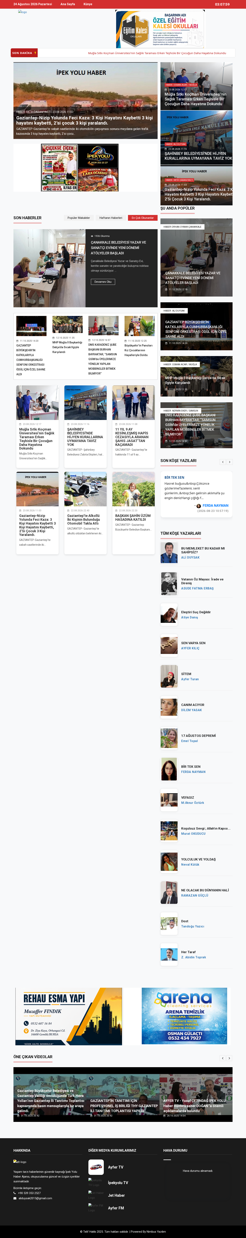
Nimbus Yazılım (156, 1231)
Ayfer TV (115, 1167)
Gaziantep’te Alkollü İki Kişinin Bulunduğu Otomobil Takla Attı (80, 123)
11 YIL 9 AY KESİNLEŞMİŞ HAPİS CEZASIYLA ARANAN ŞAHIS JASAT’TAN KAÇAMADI (132, 436)
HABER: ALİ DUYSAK (176, 144)
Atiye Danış (189, 617)
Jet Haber (116, 1195)
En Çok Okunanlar (143, 218)
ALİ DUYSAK (190, 557)
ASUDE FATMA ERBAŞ (197, 588)
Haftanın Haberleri (111, 218)
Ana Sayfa (68, 4)
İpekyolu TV (118, 1183)
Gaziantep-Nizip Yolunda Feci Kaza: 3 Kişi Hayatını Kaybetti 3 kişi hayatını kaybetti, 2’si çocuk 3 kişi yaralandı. (201, 194)
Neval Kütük (190, 864)
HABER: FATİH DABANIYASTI (179, 180)
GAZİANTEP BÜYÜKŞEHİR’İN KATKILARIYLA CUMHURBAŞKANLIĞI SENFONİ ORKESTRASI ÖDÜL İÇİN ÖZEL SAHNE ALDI (30, 360)
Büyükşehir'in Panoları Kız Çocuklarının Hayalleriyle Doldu (139, 350)
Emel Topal (189, 741)
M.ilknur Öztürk (192, 803)
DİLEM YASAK (191, 710)
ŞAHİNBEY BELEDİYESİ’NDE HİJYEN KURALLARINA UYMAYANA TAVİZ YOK (198, 156)
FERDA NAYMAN (193, 772)
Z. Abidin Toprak (193, 957)
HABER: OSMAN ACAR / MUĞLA (181, 85)
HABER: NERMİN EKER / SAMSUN (181, 410)
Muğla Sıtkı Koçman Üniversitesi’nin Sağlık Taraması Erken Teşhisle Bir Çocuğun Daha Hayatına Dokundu (120, 53)
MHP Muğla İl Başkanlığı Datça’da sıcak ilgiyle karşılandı (67, 347)
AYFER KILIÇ (190, 648)
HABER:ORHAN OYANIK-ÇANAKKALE (182, 227)
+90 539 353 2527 (29, 1193)
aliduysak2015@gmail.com (35, 1198)
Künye (88, 4)
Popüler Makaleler (79, 218)
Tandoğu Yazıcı (216, 505)
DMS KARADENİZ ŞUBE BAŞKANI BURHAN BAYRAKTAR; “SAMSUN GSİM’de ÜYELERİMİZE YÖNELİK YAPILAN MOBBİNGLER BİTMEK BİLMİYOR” (102, 359)
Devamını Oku (103, 281)
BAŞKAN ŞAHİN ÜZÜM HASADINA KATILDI (133, 517)
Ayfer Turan (190, 679)
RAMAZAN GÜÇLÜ (194, 895)
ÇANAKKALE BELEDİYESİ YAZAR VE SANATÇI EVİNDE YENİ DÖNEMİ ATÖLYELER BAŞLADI (118, 247)
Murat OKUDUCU (193, 834)
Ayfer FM (116, 1208)
